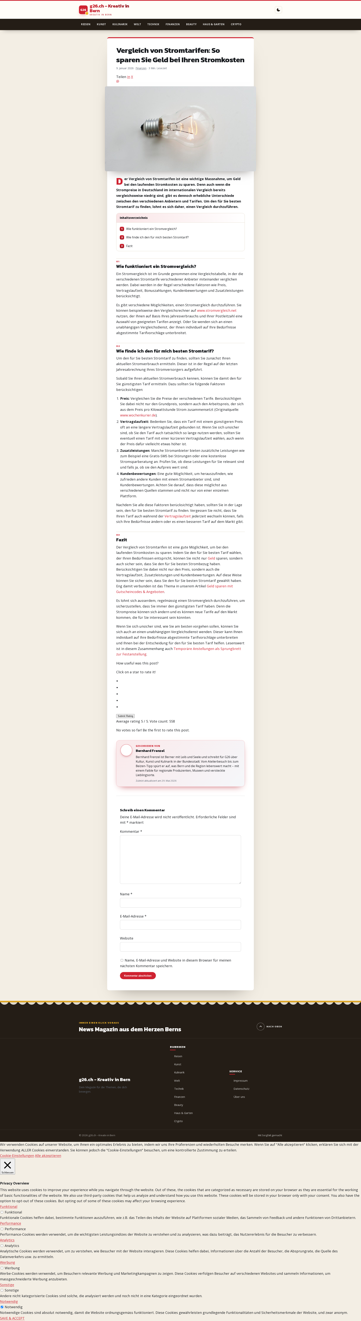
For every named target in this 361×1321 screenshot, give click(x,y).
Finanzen (173, 24)
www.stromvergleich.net (217, 310)
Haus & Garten (213, 24)
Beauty (191, 24)
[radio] (182, 681)
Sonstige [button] (7, 1284)
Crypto (236, 24)
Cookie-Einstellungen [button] (17, 1155)
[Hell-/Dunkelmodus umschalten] (278, 9)
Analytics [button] (7, 1240)
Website (126, 938)
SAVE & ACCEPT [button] (12, 1318)
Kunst (101, 24)
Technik (153, 24)
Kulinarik (120, 24)
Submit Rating (125, 716)
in (128, 76)
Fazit (127, 246)
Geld (211, 558)
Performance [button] (10, 1223)
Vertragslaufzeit (178, 516)
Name (126, 894)
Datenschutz (241, 1088)
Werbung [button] (7, 1262)
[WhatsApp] (180, 81)
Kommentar (131, 831)
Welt (137, 24)
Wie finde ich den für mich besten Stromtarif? (155, 237)
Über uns (239, 1097)
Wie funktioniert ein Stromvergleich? (149, 229)
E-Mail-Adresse (133, 916)
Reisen (86, 24)
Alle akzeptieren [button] (48, 1155)
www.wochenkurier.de (138, 415)
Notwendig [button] (9, 1301)
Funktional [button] (8, 1206)
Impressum (241, 1080)
